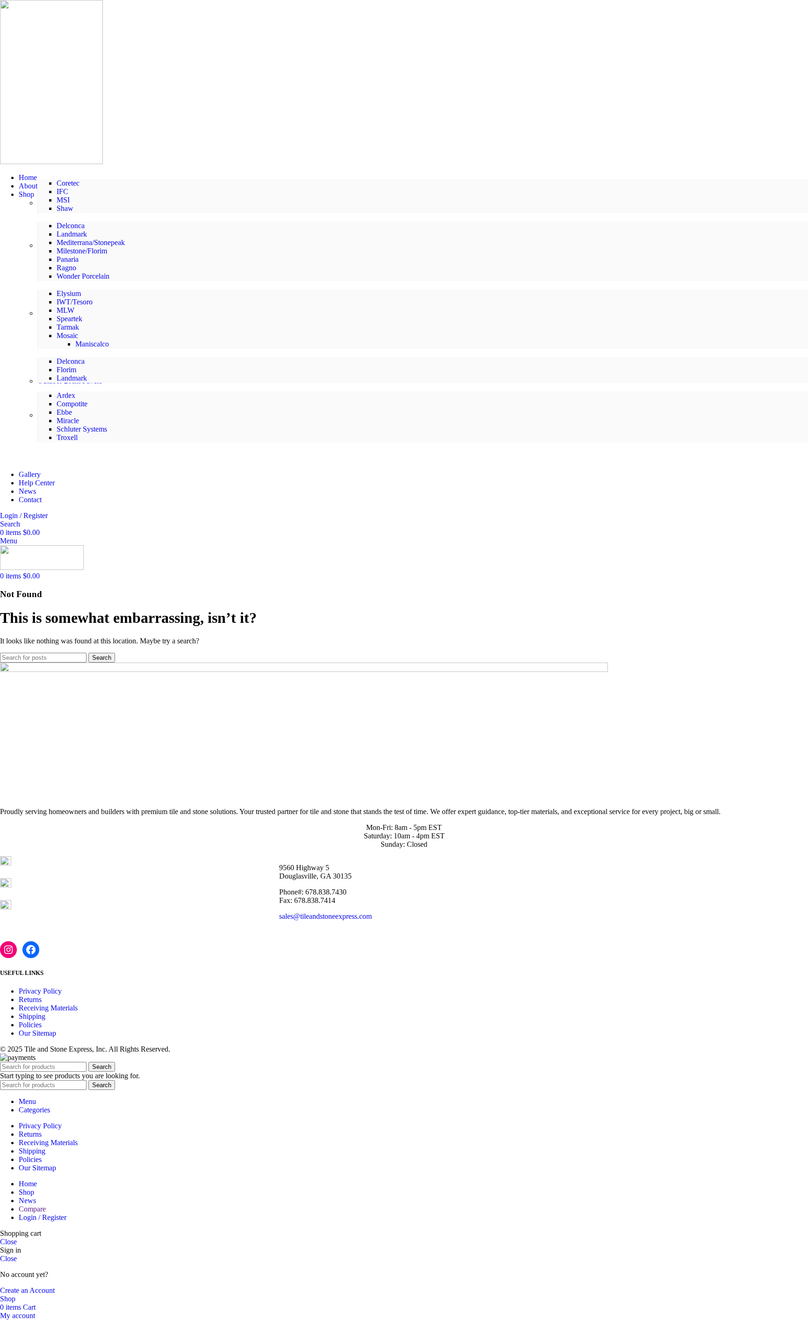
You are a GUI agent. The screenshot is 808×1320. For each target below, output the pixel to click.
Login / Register (42, 1217)
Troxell (67, 437)
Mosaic (67, 335)
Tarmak (68, 327)
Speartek (69, 319)
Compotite (72, 404)
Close (8, 1242)
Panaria (68, 259)
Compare (32, 1209)
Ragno (66, 268)
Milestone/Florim (82, 251)
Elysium (69, 293)
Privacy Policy (40, 991)
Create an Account (27, 1290)
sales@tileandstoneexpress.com (325, 916)
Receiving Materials (48, 1008)
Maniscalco (92, 344)
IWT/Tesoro (75, 302)
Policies (30, 1025)
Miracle (68, 421)
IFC (62, 191)
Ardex (66, 395)
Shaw (65, 208)
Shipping (32, 1016)
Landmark (72, 234)
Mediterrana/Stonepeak (91, 242)
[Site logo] (51, 162)
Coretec (68, 183)
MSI (63, 200)
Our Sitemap (37, 1033)
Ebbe (64, 412)
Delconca (71, 226)
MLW (65, 310)
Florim (66, 370)
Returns (30, 999)
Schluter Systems (82, 429)
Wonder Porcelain (83, 276)
